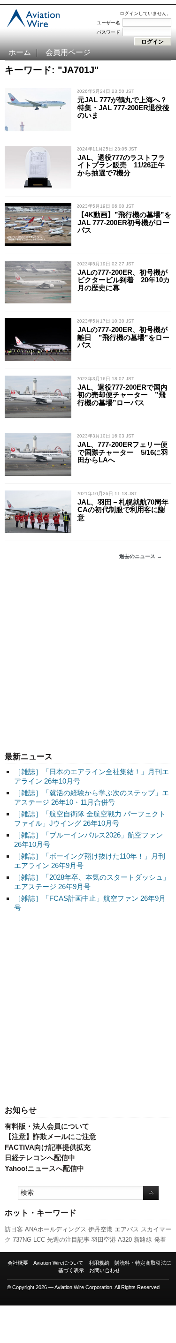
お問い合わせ (104, 1270)
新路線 (143, 1239)
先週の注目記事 (68, 1239)
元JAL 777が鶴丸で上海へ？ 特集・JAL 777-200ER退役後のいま (125, 107)
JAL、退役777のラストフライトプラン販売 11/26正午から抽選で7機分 (121, 165)
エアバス (127, 1229)
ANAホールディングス (55, 1229)
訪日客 (14, 1229)
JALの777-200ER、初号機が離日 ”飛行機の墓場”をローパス (123, 337)
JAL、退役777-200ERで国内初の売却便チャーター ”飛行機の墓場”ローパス (122, 395)
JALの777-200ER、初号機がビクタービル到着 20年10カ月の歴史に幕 (123, 280)
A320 (125, 1239)
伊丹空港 (100, 1229)
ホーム (19, 52)
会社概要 (18, 1263)
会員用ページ (68, 52)
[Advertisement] (88, 656)
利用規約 (99, 1263)
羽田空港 (104, 1239)
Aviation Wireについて (58, 1263)
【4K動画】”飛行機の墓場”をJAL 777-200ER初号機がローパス (124, 222)
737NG (22, 1239)
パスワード (108, 32)
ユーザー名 (108, 22)
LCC (39, 1239)
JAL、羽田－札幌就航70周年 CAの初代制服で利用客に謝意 (126, 509)
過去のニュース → (140, 556)
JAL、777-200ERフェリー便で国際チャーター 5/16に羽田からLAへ (122, 452)
